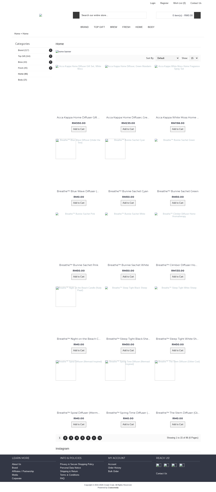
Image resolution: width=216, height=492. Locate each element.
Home (17, 33)
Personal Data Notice (70, 468)
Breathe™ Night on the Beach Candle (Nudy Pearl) (79, 338)
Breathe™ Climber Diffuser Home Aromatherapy (178, 265)
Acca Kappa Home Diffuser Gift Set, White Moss (79, 117)
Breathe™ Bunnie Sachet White (128, 265)
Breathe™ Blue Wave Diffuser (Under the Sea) (79, 191)
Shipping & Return (69, 471)
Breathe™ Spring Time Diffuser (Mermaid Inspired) (128, 412)
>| (100, 438)
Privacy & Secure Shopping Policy (77, 464)
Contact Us (161, 473)
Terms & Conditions (69, 475)
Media (15, 475)
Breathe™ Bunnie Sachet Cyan (128, 191)
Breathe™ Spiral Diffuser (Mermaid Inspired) (79, 412)
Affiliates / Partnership (23, 471)
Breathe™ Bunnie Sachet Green (177, 191)
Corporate (16, 478)
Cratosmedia (113, 488)
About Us (16, 464)
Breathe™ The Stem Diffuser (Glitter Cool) (178, 412)
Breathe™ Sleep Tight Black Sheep (128, 338)
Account (112, 464)
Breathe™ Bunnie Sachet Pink (78, 265)
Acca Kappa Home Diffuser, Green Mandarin (128, 117)
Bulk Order (113, 471)
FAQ (62, 478)
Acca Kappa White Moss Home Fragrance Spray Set (178, 117)
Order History (114, 468)
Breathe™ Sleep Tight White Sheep (178, 338)
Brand (15, 468)
